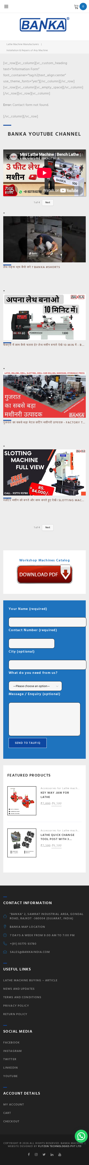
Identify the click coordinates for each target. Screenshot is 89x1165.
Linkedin (10, 1067)
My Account (13, 1104)
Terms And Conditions (22, 997)
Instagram (12, 1050)
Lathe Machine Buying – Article (30, 980)
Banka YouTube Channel (44, 134)
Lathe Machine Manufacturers (22, 44)
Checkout (11, 1121)
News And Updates (19, 988)
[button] (81, 1136)
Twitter (9, 1059)
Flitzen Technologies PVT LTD (59, 1146)
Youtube (10, 1076)
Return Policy (15, 1014)
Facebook (11, 1042)
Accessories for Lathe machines (62, 788)
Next (47, 203)
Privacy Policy (16, 1005)
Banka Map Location (27, 927)
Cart (7, 1112)
